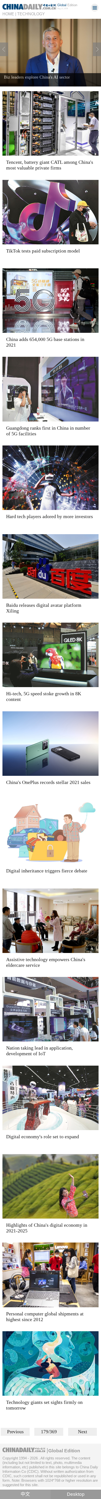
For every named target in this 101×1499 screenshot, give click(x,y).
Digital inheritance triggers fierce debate (46, 870)
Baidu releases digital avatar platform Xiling (43, 607)
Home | (9, 14)
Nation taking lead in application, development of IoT (39, 1050)
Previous (15, 1431)
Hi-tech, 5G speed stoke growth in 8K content (43, 696)
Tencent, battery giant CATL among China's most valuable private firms (49, 164)
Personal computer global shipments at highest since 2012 (45, 1316)
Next (82, 1431)
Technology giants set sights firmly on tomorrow (44, 1405)
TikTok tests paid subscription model (43, 250)
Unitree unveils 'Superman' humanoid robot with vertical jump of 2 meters (47, 80)
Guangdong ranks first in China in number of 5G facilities (48, 430)
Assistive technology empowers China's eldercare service (45, 962)
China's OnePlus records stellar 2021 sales (48, 782)
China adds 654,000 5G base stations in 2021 (45, 342)
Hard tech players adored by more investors (49, 516)
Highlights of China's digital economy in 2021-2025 (46, 1227)
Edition (67, 5)
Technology (31, 14)
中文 (25, 1494)
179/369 (49, 1431)
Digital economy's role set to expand (42, 1136)
